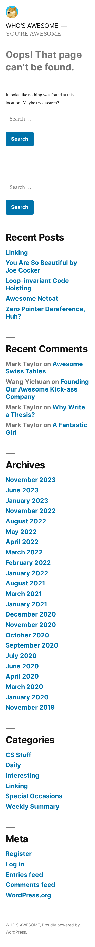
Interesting (22, 775)
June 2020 (22, 666)
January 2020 (27, 697)
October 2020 (27, 635)
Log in (15, 864)
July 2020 (21, 655)
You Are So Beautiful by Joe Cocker (41, 266)
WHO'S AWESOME (32, 25)
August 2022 (26, 521)
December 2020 (31, 614)
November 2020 (31, 624)
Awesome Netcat (32, 298)
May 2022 (21, 531)
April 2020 (22, 676)
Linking (17, 252)
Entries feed (24, 874)
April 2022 (22, 542)
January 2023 (27, 500)
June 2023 (22, 490)
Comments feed (30, 885)
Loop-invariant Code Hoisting (37, 284)
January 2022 (27, 573)
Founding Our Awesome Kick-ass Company (47, 389)
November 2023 (31, 480)
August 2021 (25, 583)
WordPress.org (28, 895)
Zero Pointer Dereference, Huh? (45, 312)
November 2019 (30, 707)
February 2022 (28, 562)
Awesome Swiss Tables (44, 367)
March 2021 (24, 593)
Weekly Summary (33, 806)
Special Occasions (34, 796)
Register (19, 854)
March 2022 (24, 552)
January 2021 (26, 604)
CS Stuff (18, 755)
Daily (13, 765)
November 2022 (31, 511)
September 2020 (32, 645)
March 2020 (24, 686)
